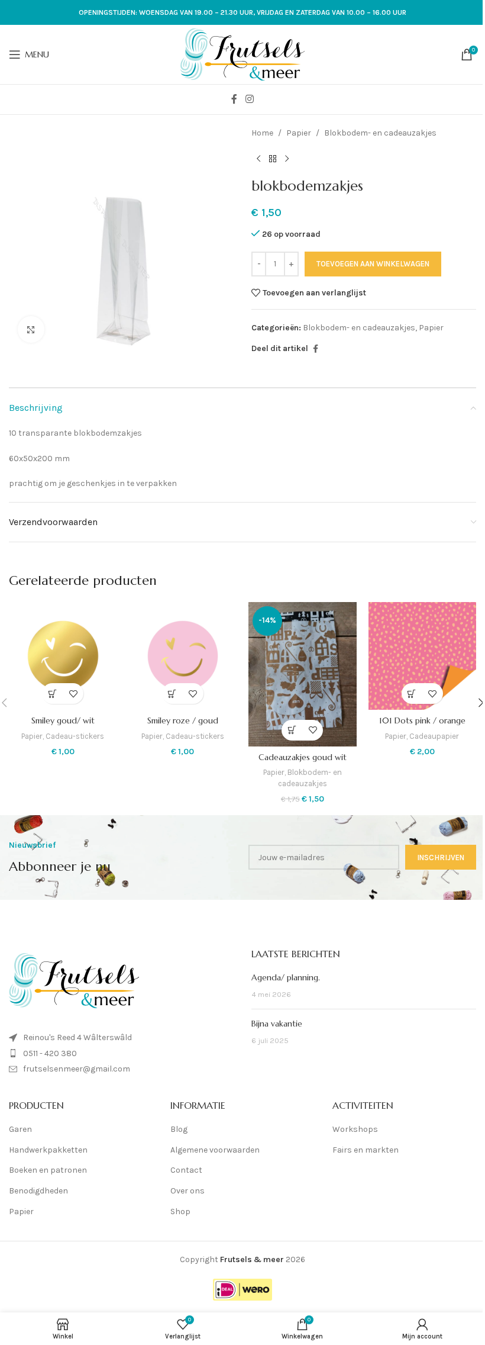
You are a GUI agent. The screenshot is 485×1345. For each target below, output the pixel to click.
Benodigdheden (38, 1191)
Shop (180, 1211)
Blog (178, 1129)
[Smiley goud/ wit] (63, 656)
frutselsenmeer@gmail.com (76, 1069)
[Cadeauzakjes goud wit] (302, 674)
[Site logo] (242, 54)
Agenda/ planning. (285, 977)
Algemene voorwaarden (215, 1150)
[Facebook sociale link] (234, 99)
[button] (52, 693)
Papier (298, 133)
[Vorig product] (258, 159)
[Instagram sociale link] (249, 99)
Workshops (355, 1129)
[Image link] (74, 980)
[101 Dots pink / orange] (422, 656)
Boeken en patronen (48, 1170)
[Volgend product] (287, 159)
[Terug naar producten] (273, 159)
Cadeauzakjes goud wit (302, 757)
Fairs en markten (365, 1150)
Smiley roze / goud (182, 720)
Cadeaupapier (434, 736)
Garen (20, 1129)
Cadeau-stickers (75, 736)
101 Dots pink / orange (422, 720)
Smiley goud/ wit (63, 720)
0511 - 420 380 (50, 1053)
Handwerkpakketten (48, 1150)
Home (262, 133)
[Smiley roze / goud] (183, 656)
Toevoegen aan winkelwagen (372, 263)
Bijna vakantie (276, 1023)
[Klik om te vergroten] (31, 329)
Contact (186, 1170)
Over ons (187, 1191)
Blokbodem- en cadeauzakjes (380, 133)
